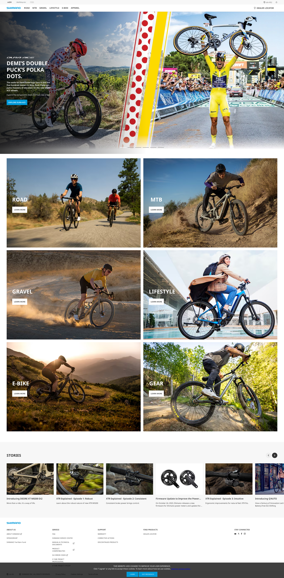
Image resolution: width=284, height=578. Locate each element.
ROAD (27, 8)
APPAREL (75, 8)
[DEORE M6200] (146, 147)
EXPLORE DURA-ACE (17, 102)
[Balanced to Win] (131, 147)
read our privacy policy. (180, 569)
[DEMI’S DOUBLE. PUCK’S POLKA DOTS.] (123, 147)
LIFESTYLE (54, 8)
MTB (34, 8)
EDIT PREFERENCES (148, 574)
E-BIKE (65, 8)
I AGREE (132, 574)
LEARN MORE (19, 210)
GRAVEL (43, 8)
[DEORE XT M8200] (138, 147)
